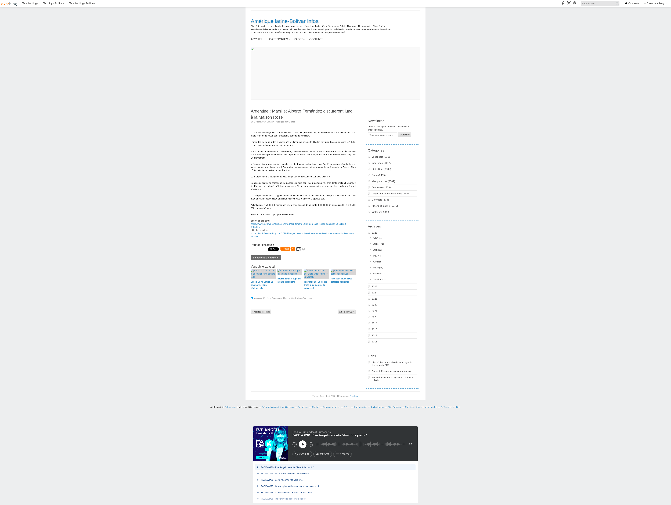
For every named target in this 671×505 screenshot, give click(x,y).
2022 (374, 304)
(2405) (379, 175)
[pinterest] (574, 3)
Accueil (257, 39)
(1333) (381, 199)
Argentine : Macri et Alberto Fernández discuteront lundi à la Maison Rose (302, 114)
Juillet (376, 243)
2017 (374, 335)
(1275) (385, 205)
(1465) (390, 193)
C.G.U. (347, 407)
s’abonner (304, 454)
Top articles (303, 407)
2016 (374, 341)
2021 (374, 311)
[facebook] (563, 3)
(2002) (383, 181)
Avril (375, 261)
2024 (374, 292)
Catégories (278, 39)
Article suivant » (346, 312)
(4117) (381, 163)
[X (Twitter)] (569, 3)
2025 (374, 286)
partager (324, 454)
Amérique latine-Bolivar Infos (284, 21)
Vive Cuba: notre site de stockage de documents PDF (392, 364)
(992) (380, 212)
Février (377, 273)
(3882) (381, 169)
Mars (376, 267)
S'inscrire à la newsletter (265, 257)
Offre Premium (394, 407)
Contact (316, 39)
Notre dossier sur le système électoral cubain (392, 379)
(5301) (381, 156)
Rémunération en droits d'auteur (368, 407)
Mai (375, 255)
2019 (374, 323)
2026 (374, 232)
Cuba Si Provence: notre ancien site (391, 371)
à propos (344, 454)
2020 (374, 317)
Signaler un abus (331, 407)
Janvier (377, 279)
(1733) (381, 187)
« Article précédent (261, 312)
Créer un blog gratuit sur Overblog (278, 407)
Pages (299, 39)
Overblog (354, 396)
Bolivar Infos (230, 407)
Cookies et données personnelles (421, 407)
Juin (375, 249)
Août (375, 237)
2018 (374, 329)
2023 (374, 298)
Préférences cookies (450, 407)
